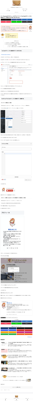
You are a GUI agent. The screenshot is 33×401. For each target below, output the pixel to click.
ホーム (6, 398)
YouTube (14, 317)
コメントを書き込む (16, 387)
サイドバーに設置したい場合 (12, 45)
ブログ (16, 317)
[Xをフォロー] (8, 314)
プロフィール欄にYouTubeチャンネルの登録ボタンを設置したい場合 (18, 46)
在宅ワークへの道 (3, 317)
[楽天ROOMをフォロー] (13, 314)
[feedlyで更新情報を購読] (14, 314)
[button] (27, 22)
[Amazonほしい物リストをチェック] (12, 314)
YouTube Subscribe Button (5, 54)
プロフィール (27, 398)
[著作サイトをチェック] (7, 314)
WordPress (10, 317)
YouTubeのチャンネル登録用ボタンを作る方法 (12, 42)
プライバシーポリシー (16, 398)
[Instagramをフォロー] (9, 314)
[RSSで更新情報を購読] (16, 314)
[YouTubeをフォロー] (11, 314)
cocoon (7, 317)
